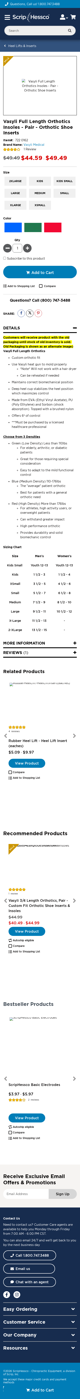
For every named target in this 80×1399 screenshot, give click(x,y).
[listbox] (40, 194)
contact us (24, 1224)
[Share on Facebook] (21, 313)
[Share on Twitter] (29, 313)
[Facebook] (6, 1294)
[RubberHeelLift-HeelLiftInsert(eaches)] (40, 703)
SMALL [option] (64, 193)
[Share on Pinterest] (38, 313)
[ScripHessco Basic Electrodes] (40, 1048)
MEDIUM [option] (40, 193)
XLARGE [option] (15, 205)
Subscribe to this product (26, 258)
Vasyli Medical (33, 144)
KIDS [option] (40, 181)
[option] (13, 227)
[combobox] (40, 30)
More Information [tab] (24, 643)
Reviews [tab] (15, 652)
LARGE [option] (15, 193)
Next (74, 735)
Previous (5, 735)
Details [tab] (11, 328)
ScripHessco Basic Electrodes (34, 1085)
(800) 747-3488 (55, 300)
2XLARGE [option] (15, 181)
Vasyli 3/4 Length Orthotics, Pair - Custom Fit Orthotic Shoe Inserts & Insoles (39, 906)
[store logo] (30, 17)
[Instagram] (16, 1294)
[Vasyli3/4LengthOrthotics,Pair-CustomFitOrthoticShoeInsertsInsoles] (40, 865)
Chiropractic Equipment (46, 1371)
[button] (17, 772)
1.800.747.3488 (49, 4)
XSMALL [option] (40, 205)
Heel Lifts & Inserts (22, 45)
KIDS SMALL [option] (65, 181)
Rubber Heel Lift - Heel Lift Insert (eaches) (38, 743)
